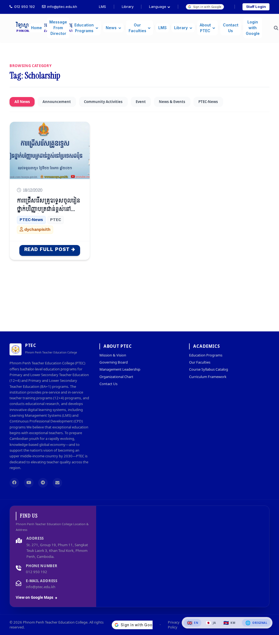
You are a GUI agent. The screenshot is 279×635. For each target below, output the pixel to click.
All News (22, 101)
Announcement (57, 101)
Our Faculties (137, 28)
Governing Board (113, 362)
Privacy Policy (174, 625)
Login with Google (253, 28)
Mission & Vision (112, 355)
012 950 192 (24, 6)
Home (36, 27)
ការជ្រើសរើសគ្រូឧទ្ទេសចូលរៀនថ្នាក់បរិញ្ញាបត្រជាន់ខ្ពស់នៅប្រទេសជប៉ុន (48, 209)
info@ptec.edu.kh (62, 6)
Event (141, 101)
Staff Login (256, 6)
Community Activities (103, 101)
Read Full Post (47, 249)
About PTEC (205, 28)
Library (128, 6)
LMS (102, 6)
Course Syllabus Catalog (208, 369)
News (111, 27)
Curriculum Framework (207, 376)
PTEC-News (208, 101)
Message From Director (58, 28)
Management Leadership (119, 369)
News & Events (172, 101)
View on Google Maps (34, 597)
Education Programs (84, 28)
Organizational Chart (116, 376)
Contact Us (230, 28)
